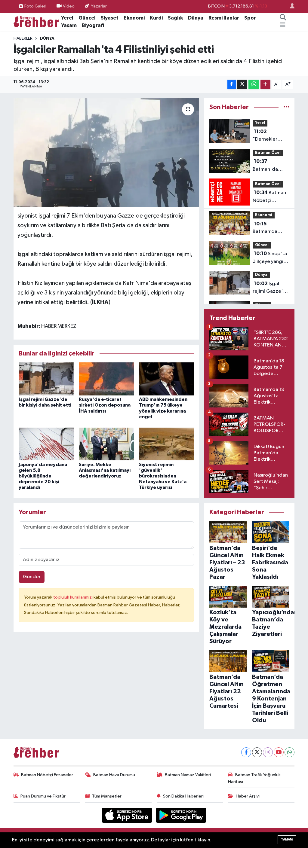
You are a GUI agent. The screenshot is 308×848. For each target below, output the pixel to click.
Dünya (195, 17)
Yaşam (69, 25)
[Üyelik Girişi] (289, 6)
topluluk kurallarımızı (73, 597)
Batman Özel (268, 153)
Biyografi (93, 25)
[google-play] (181, 815)
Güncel (87, 17)
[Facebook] (246, 752)
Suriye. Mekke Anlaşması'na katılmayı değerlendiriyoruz (105, 470)
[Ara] (283, 18)
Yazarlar (99, 6)
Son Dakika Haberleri (183, 796)
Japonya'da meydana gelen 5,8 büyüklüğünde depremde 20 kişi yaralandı (43, 476)
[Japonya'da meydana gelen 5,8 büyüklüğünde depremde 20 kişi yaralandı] (46, 443)
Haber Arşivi (248, 796)
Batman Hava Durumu (114, 775)
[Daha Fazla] (265, 85)
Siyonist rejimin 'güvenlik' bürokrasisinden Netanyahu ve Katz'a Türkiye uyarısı (162, 476)
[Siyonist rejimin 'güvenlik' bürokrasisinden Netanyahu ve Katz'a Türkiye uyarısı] (166, 443)
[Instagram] (268, 752)
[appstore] (127, 815)
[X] (257, 752)
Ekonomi (134, 17)
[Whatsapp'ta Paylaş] (253, 85)
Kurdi (156, 17)
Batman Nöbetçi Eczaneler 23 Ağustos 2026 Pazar (269, 197)
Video (69, 6)
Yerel (67, 17)
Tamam (287, 839)
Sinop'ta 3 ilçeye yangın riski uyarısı (270, 258)
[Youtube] (279, 752)
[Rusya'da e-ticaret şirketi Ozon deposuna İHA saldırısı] (106, 378)
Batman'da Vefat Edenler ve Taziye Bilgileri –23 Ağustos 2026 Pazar (269, 166)
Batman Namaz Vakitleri (188, 775)
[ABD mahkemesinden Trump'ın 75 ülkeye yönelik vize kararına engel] (166, 378)
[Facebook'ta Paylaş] (231, 85)
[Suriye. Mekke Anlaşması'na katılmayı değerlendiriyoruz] (106, 443)
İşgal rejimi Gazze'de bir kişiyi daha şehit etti (271, 288)
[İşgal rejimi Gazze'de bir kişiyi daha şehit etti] (46, 378)
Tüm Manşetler (107, 796)
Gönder (32, 576)
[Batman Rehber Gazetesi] (36, 21)
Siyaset (110, 17)
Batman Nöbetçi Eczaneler (47, 775)
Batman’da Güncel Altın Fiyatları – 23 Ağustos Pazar (269, 228)
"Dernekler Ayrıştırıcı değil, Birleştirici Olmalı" (270, 136)
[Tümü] (286, 107)
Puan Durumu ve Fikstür (43, 796)
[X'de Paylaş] (242, 85)
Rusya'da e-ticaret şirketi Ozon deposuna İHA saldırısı (105, 405)
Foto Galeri (35, 6)
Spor (250, 17)
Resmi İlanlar (223, 17)
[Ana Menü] (282, 25)
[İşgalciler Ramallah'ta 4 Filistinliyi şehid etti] (106, 152)
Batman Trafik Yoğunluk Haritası (254, 778)
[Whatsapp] (289, 752)
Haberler (23, 38)
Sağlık (175, 17)
